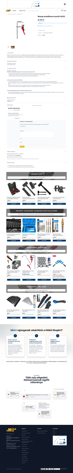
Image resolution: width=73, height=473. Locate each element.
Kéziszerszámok (24, 446)
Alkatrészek (24, 435)
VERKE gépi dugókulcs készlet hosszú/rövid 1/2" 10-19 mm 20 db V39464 (37, 395)
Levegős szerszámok (25, 448)
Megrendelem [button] (13, 203)
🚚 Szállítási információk (11, 61)
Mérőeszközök (24, 450)
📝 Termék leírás (10, 52)
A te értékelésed (23, 126)
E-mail (21, 142)
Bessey (44, 35)
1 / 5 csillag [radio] (20, 128)
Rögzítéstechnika (24, 460)
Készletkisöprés (24, 431)
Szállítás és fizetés (22, 10)
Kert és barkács (24, 444)
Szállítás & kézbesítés (11, 151)
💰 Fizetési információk (11, 68)
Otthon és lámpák (25, 458)
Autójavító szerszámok (25, 437)
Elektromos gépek (25, 439)
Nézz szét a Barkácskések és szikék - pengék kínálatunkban (36, 290)
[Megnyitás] (35, 4)
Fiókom (54, 435)
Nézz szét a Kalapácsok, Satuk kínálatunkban (36, 177)
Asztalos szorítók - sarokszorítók (47, 32)
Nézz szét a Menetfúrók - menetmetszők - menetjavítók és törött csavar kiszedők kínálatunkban (36, 214)
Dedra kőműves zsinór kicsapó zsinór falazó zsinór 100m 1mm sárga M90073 (61, 394)
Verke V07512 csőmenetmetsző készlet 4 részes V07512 (14, 393)
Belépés (65, 10)
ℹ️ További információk (11, 97)
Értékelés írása (17, 118)
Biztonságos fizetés (10, 162)
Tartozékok (23, 462)
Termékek (14, 10)
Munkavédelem (24, 454)
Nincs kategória (24, 456)
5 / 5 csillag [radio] (28, 128)
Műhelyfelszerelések (25, 452)
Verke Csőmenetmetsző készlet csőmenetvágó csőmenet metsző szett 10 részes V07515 (45, 412)
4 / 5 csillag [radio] (26, 128)
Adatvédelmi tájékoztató (41, 433)
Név (21, 138)
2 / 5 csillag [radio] (22, 128)
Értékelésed (22, 130)
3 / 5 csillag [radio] (24, 128)
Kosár (54, 431)
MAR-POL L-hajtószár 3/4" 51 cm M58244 (29, 407)
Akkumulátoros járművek (26, 433)
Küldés (22, 146)
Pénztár (54, 433)
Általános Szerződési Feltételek (42, 431)
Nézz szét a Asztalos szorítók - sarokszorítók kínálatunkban (36, 251)
